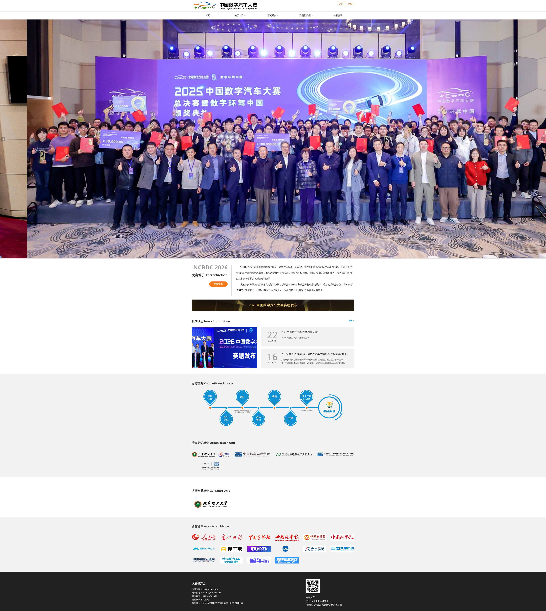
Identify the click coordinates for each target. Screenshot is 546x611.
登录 (350, 4)
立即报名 (218, 284)
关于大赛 (239, 15)
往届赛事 (338, 15)
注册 (341, 4)
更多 (350, 320)
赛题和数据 (305, 15)
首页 (207, 15)
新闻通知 (272, 15)
